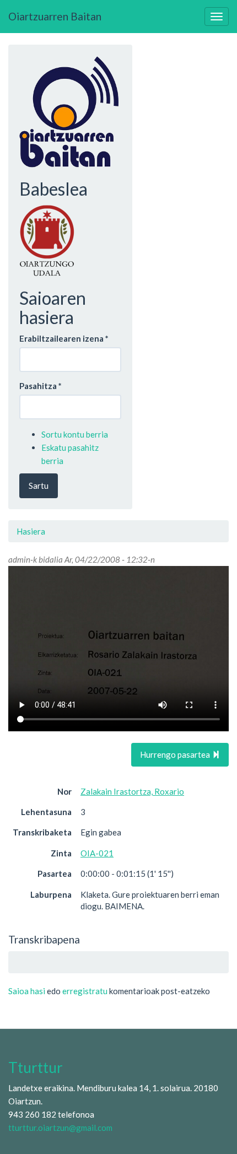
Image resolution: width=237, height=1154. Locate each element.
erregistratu (84, 991)
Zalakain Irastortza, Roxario (132, 791)
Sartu (39, 485)
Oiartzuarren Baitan (54, 16)
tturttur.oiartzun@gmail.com (60, 1128)
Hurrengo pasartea (176, 754)
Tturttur (35, 1067)
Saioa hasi (26, 991)
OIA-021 (97, 853)
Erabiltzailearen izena (64, 338)
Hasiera (31, 531)
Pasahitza (40, 386)
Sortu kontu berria (74, 434)
